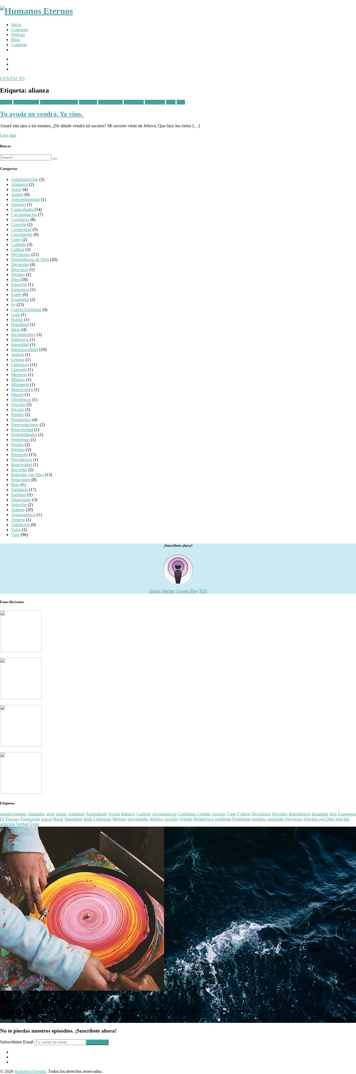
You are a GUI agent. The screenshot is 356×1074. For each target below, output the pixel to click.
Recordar (19, 469)
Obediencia (21, 399)
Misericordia (22, 389)
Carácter (143, 814)
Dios (15, 279)
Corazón (18, 224)
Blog (15, 39)
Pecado (17, 409)
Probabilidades (24, 434)
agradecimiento (13, 814)
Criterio (244, 814)
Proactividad (22, 429)
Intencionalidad (24, 349)
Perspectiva (134, 102)
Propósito (19, 454)
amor (50, 814)
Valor (170, 102)
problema (223, 819)
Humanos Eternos (30, 1071)
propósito (276, 819)
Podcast (18, 34)
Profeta (17, 444)
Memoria (19, 374)
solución (7, 824)
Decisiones (20, 254)
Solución (19, 504)
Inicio (16, 24)
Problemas (20, 439)
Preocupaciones (25, 424)
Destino (18, 274)
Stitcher (168, 591)
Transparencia (23, 514)
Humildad (20, 324)
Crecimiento (22, 234)
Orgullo (185, 819)
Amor (16, 189)
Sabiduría (19, 489)
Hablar (17, 319)
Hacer (58, 819)
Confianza (20, 219)
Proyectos (293, 819)
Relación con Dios (27, 474)
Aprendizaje (96, 814)
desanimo (320, 814)
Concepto (19, 29)
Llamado (19, 369)
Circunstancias (26, 102)
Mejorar (119, 819)
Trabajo (17, 509)
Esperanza (88, 102)
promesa (259, 819)
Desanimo (20, 264)
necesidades (137, 819)
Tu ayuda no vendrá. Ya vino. (42, 114)
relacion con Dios (318, 819)
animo (61, 814)
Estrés (16, 294)
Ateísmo (18, 204)
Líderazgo (20, 364)
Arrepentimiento (25, 199)
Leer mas (8, 135)
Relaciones (20, 479)
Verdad (22, 824)
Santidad (18, 494)
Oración (18, 404)
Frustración (30, 819)
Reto (15, 484)
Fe (13, 304)
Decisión (280, 814)
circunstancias (164, 814)
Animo (6, 102)
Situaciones (155, 102)
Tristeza (18, 519)
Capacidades (22, 209)
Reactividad (21, 464)
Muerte (17, 394)
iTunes (154, 591)
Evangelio (20, 299)
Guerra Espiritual (26, 309)
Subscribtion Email (16, 1042)
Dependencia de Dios (59, 102)
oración (171, 819)
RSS (203, 591)
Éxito (34, 824)
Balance (128, 814)
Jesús (87, 819)
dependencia (300, 814)
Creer (16, 239)
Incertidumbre (110, 102)
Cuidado (18, 244)
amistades (36, 814)
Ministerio (20, 384)
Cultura (17, 249)
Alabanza (19, 184)
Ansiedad (76, 814)
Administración (24, 179)
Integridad (20, 344)
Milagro (18, 379)
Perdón (17, 414)
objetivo (156, 819)
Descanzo (19, 269)
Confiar (203, 814)
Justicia (17, 354)
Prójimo (18, 449)
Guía (15, 314)
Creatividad (21, 229)
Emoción (19, 284)
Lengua (17, 359)
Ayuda (114, 814)
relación (342, 819)
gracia (46, 819)
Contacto (19, 44)
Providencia (21, 459)
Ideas (15, 329)
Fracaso (12, 819)
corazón (218, 814)
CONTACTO (12, 78)
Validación (20, 524)
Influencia (20, 339)
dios (333, 814)
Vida (181, 102)
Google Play (187, 591)
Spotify (6, 1020)
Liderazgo (102, 819)
